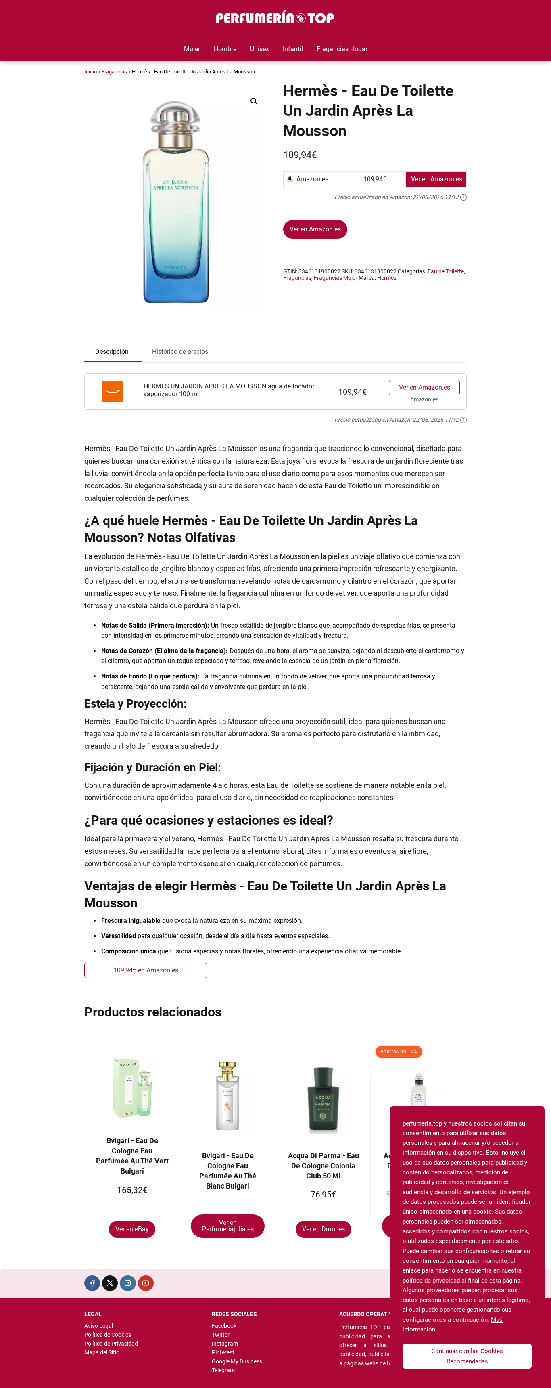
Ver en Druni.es (323, 1229)
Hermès (387, 278)
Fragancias (114, 72)
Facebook (224, 1326)
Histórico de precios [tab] (180, 351)
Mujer (192, 49)
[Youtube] (146, 1283)
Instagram (225, 1343)
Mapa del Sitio (101, 1352)
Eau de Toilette (446, 271)
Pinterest (223, 1352)
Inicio (90, 72)
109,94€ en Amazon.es (145, 970)
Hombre (225, 49)
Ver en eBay (132, 1229)
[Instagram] (128, 1283)
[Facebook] (92, 1283)
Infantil (293, 49)
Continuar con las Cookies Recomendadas (467, 1356)
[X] (110, 1283)
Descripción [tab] (112, 351)
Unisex (259, 49)
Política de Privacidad (111, 1343)
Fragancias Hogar (342, 49)
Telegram (223, 1370)
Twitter (221, 1334)
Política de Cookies (107, 1334)
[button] (254, 101)
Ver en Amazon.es (315, 229)
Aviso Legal (98, 1326)
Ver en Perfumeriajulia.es (228, 1226)
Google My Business (237, 1361)
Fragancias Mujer (335, 278)
